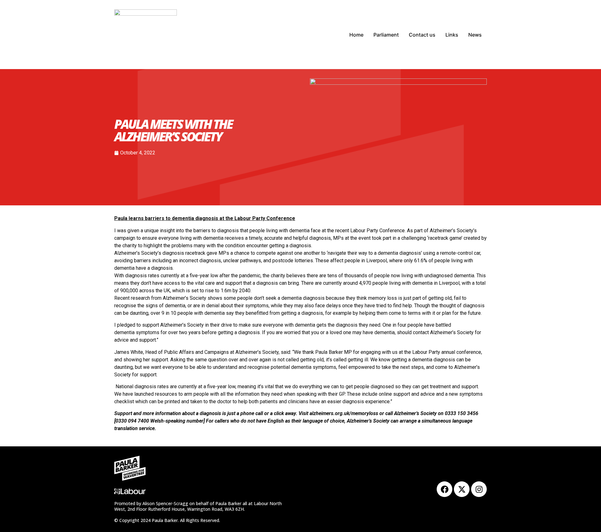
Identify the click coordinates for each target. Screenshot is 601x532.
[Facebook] (444, 489)
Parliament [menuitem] (386, 35)
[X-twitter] (462, 489)
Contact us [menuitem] (422, 35)
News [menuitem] (475, 35)
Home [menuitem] (356, 35)
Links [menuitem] (451, 35)
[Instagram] (479, 489)
